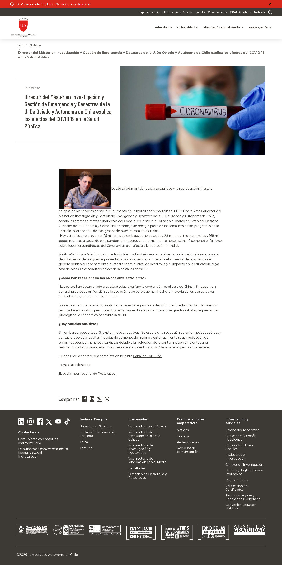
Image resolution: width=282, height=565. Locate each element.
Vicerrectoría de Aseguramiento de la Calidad (144, 435)
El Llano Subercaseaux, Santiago (97, 434)
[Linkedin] (21, 422)
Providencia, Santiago (96, 426)
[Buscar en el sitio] (269, 12)
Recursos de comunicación (187, 450)
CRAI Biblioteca (240, 12)
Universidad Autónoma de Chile (53, 555)
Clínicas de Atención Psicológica (240, 437)
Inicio (21, 45)
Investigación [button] (258, 27)
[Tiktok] (67, 422)
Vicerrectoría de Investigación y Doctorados (140, 448)
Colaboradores (217, 12)
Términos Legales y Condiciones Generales (242, 497)
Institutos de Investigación (235, 456)
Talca (84, 442)
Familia (200, 12)
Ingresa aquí (28, 456)
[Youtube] (58, 422)
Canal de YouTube (147, 356)
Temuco (86, 448)
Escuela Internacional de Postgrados (87, 373)
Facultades (136, 468)
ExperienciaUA (148, 12)
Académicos (184, 12)
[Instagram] (30, 422)
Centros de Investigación (244, 464)
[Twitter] (49, 422)
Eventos (183, 436)
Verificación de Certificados (236, 487)
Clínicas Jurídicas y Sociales (239, 447)
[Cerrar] (269, 4)
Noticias (259, 12)
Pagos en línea (236, 480)
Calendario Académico (242, 430)
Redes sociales (188, 442)
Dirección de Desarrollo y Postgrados (147, 476)
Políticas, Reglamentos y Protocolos (244, 472)
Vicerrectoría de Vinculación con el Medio (147, 460)
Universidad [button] (186, 27)
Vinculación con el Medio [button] (221, 27)
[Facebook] (40, 422)
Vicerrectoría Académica (147, 426)
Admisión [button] (162, 27)
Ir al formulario (29, 443)
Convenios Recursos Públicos (240, 506)
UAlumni (167, 12)
